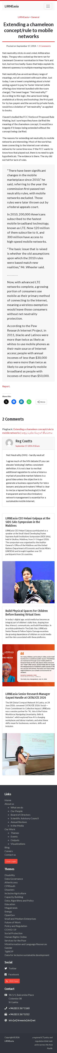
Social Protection (13, 933)
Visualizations (18, 843)
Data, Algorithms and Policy (19, 900)
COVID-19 (10, 929)
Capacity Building (14, 896)
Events (14, 836)
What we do (17, 807)
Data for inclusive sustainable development (27, 955)
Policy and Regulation (16, 925)
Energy (8, 911)
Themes (15, 832)
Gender (8, 947)
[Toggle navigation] (48, 6)
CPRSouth (10, 886)
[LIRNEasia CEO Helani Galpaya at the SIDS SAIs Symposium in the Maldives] (28, 581)
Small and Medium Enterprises (20, 918)
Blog (7, 847)
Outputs (15, 840)
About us (9, 803)
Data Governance (14, 878)
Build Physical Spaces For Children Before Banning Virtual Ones (26, 612)
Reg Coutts (24, 441)
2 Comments (45, 46)
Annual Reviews (19, 821)
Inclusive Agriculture (15, 893)
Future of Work (13, 922)
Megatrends (11, 907)
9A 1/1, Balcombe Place (21, 998)
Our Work (10, 829)
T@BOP (9, 951)
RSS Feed (13, 981)
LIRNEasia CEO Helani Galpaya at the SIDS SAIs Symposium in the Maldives (27, 522)
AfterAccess (11, 882)
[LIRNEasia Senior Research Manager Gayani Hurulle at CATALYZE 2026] (28, 753)
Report (6, 386)
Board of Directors (20, 814)
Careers (9, 851)
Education (10, 904)
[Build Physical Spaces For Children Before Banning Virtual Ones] (28, 664)
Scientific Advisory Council (25, 818)
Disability (10, 875)
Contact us (10, 854)
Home (8, 800)
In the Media (17, 825)
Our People (16, 811)
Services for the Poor (15, 940)
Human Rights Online (16, 936)
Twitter (13, 968)
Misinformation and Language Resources (26, 944)
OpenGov (10, 915)
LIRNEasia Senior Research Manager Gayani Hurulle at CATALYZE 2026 (27, 695)
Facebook (13, 974)
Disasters (9, 889)
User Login (11, 861)
